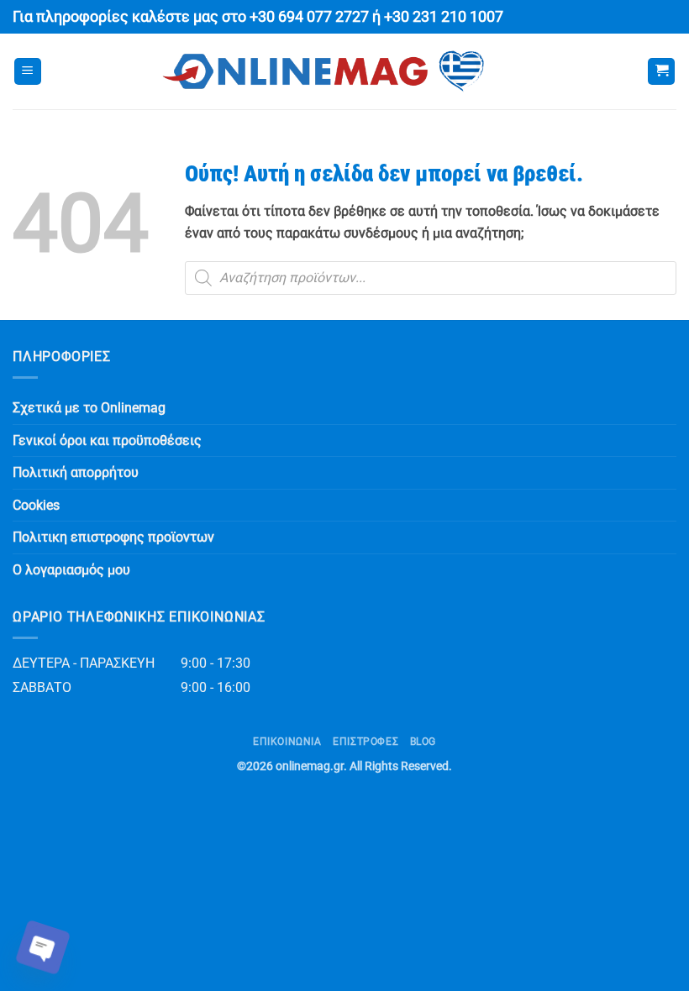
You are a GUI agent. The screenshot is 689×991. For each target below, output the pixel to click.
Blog (423, 741)
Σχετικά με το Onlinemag (89, 408)
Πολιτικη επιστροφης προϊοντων (113, 537)
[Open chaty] (43, 947)
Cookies (36, 505)
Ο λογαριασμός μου (71, 570)
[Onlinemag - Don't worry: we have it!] (323, 71)
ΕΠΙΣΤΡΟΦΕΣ (365, 741)
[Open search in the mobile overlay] (430, 278)
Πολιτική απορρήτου (76, 472)
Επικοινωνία (287, 741)
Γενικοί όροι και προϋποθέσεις (107, 440)
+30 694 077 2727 (309, 16)
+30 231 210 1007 (443, 16)
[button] (27, 72)
